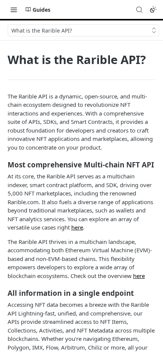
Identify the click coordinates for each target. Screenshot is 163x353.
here (77, 227)
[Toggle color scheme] (153, 9)
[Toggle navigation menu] (14, 9)
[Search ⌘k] (139, 9)
